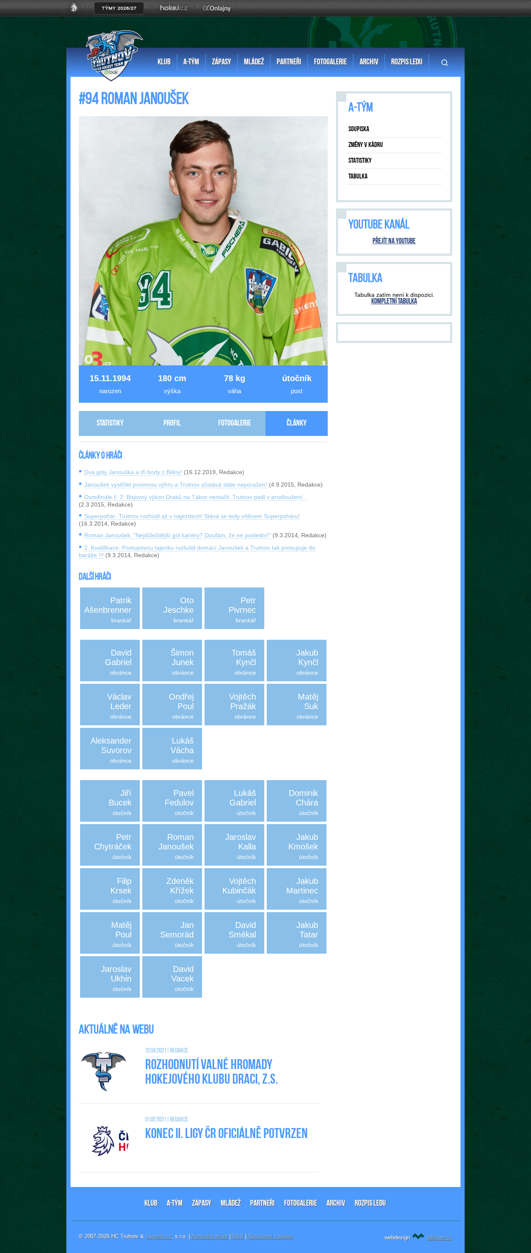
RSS (238, 1236)
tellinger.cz (439, 1237)
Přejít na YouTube (394, 241)
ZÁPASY (201, 1203)
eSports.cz (159, 1236)
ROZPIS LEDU (370, 1203)
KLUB (150, 1203)
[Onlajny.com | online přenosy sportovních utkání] (218, 14)
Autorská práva (209, 1236)
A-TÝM (175, 1203)
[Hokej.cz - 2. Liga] (173, 14)
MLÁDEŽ (231, 1203)
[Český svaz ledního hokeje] (77, 14)
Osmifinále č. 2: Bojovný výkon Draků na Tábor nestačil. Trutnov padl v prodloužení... (195, 497)
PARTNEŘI (262, 1203)
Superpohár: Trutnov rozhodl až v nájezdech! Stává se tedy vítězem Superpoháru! (192, 516)
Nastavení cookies (270, 1236)
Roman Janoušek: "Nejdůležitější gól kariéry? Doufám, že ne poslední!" (177, 535)
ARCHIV (335, 1203)
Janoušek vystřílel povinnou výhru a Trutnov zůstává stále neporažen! (175, 484)
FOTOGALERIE (300, 1203)
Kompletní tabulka (394, 302)
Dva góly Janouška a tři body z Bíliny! (133, 472)
